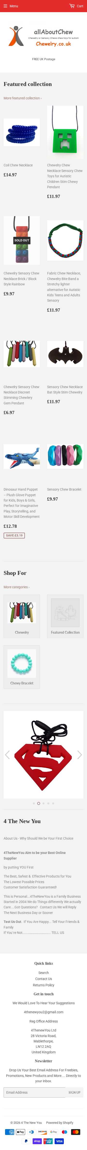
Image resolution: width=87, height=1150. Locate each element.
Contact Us (43, 979)
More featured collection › (23, 98)
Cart (79, 6)
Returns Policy (43, 985)
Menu (14, 6)
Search (43, 973)
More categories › (16, 587)
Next (80, 755)
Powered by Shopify (59, 1122)
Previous (7, 755)
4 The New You (31, 1122)
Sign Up (74, 1092)
